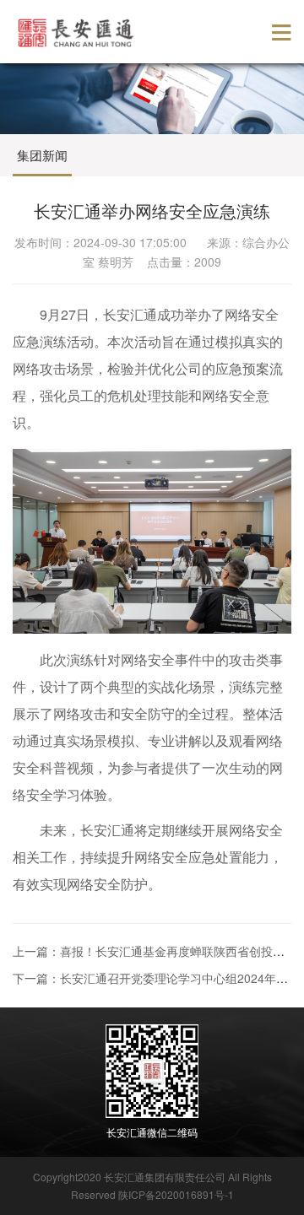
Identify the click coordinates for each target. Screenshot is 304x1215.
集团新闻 (42, 155)
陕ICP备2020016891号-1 (176, 1194)
